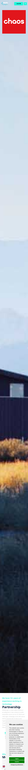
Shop (18, 3)
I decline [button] (17, 761)
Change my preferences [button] (17, 764)
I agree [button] (17, 758)
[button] (0, 348)
